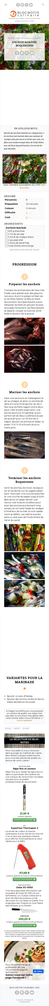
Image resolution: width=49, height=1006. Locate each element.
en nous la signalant (30, 719)
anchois (8, 728)
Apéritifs (37, 38)
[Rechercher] (43, 4)
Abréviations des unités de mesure (24, 250)
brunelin (26, 728)
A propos (19, 1000)
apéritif (17, 728)
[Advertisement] (24, 96)
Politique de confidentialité (26, 1001)
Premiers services (26, 38)
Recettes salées (13, 38)
